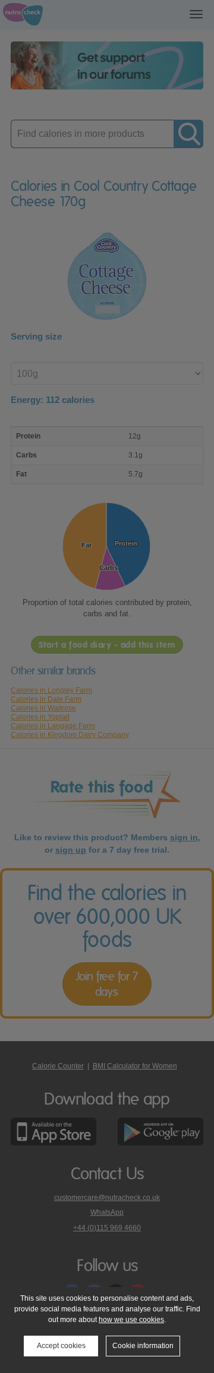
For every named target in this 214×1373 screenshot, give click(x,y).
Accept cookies (61, 1346)
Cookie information (143, 1346)
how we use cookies (131, 1320)
